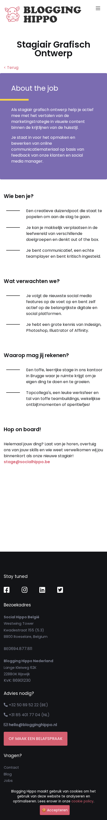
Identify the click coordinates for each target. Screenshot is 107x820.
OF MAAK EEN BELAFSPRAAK (35, 738)
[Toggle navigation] (98, 8)
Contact (11, 767)
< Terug (11, 67)
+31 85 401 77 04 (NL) (29, 715)
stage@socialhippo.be (27, 462)
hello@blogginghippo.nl (33, 725)
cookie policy (82, 801)
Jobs (8, 780)
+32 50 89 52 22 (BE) (28, 705)
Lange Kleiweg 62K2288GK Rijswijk (28, 667)
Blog (8, 774)
